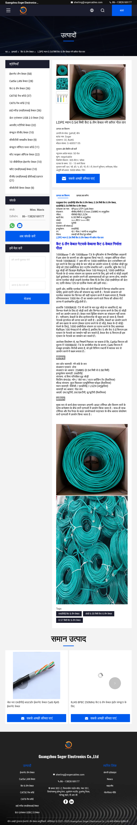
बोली (122, 10)
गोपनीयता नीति (110, 792)
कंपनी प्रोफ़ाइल (110, 772)
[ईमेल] (20, 225)
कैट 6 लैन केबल (27, 51)
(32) (22, 125)
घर (6, 51)
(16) (26, 117)
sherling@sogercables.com (88, 2)
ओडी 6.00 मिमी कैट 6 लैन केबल (98, 613)
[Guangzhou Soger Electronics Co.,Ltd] (23, 10)
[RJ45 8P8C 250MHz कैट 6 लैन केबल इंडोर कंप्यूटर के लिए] (36, 675)
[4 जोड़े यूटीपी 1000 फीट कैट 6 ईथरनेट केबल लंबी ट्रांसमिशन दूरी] (100, 675)
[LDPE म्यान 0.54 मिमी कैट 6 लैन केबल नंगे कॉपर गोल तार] (98, 92)
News (110, 779)
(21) (26, 178)
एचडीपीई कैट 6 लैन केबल (68, 613)
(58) (20, 73)
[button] (22, 683)
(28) (21, 81)
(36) (19, 88)
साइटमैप (109, 785)
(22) (24, 154)
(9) (23, 139)
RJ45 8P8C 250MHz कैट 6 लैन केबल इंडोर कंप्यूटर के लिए (35, 704)
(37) (20, 95)
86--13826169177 (122, 2)
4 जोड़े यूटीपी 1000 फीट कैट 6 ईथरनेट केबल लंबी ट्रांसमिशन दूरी (95, 704)
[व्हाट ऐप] (12, 225)
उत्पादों (14, 51)
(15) (19, 103)
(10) (21, 132)
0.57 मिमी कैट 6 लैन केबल (69, 620)
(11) (24, 147)
